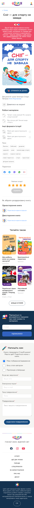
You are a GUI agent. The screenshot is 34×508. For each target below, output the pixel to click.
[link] (24, 172)
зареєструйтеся (12, 36)
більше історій (17, 303)
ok (17, 503)
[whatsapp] (19, 172)
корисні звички (15, 154)
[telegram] (9, 172)
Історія (4, 297)
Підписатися (17, 334)
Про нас (17, 473)
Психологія (5, 263)
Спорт (10, 297)
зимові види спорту (23, 150)
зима (12, 150)
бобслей (13, 146)
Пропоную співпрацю (16, 370)
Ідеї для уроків (17, 459)
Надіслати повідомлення (17, 422)
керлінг (5, 154)
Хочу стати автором (15, 365)
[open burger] (3, 4)
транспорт (25, 158)
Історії (17, 456)
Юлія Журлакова (15, 99)
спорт (18, 158)
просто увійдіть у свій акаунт (20, 35)
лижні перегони (8, 158)
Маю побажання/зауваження (18, 361)
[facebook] (4, 172)
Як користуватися (17, 470)
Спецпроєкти (17, 466)
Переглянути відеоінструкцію (17, 210)
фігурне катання (8, 161)
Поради (17, 463)
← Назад (5, 10)
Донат (17, 477)
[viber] (14, 172)
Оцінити (17, 191)
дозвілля (21, 146)
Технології (20, 261)
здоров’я (6, 150)
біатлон (5, 146)
